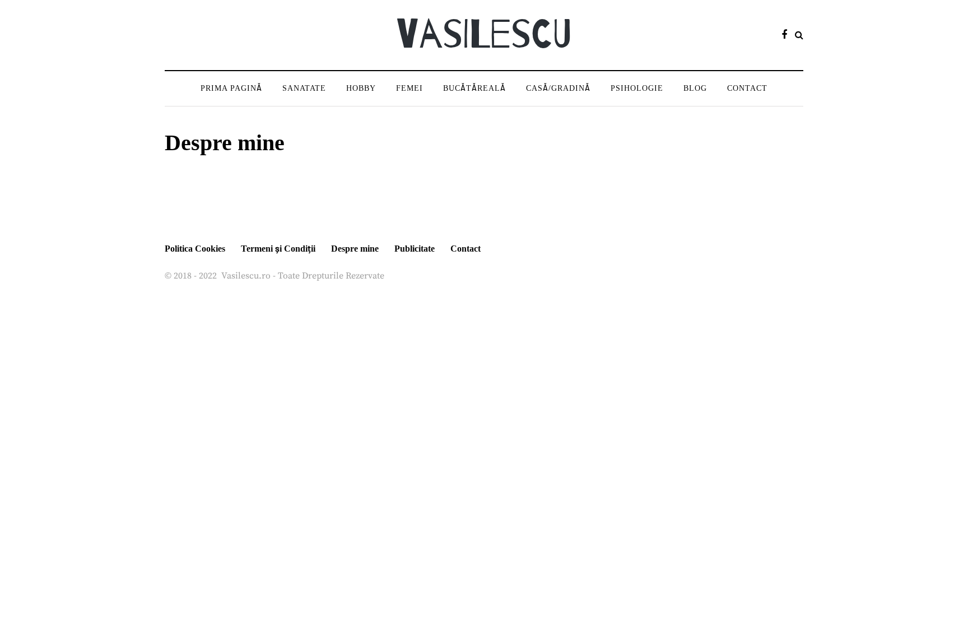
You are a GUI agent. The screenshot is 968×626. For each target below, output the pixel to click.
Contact (747, 88)
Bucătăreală (474, 88)
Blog (695, 88)
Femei (409, 88)
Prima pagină (231, 88)
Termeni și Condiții (278, 248)
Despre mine (355, 248)
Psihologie (637, 88)
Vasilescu (484, 35)
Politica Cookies (195, 248)
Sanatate (304, 88)
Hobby (361, 88)
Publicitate (414, 248)
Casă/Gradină (558, 88)
